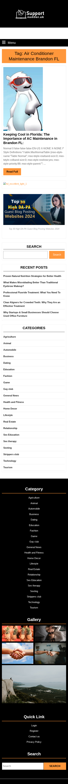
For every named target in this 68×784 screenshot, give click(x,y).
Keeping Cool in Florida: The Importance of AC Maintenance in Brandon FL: (30, 138)
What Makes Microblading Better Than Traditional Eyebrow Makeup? (30, 284)
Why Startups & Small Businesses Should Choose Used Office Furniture (31, 314)
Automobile (9, 349)
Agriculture (9, 336)
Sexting (7, 447)
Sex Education (11, 434)
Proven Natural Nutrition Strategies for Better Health (32, 276)
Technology (9, 460)
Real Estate (9, 421)
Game (6, 382)
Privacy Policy (34, 742)
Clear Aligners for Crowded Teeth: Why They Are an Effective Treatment (31, 304)
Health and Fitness (13, 402)
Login (34, 725)
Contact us (34, 736)
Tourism (7, 467)
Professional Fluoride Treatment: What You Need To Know (31, 294)
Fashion (7, 376)
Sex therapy (9, 441)
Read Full (13, 172)
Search (34, 247)
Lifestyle (8, 415)
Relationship (10, 428)
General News (11, 395)
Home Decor (10, 408)
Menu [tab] (12, 42)
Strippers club (11, 454)
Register (34, 731)
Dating (7, 362)
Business (8, 356)
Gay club (8, 389)
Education (9, 369)
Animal (7, 343)
